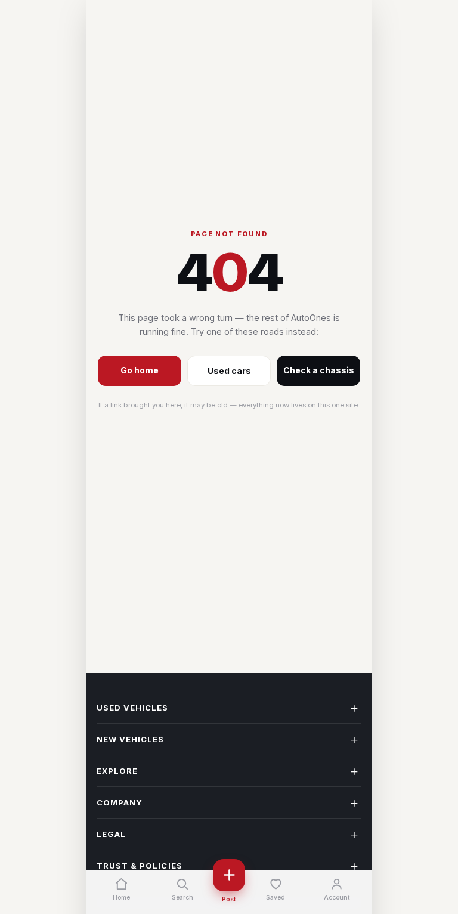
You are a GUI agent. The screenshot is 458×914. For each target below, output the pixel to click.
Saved (275, 897)
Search (182, 897)
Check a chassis (318, 370)
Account (337, 897)
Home (121, 897)
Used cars (229, 371)
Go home (139, 370)
